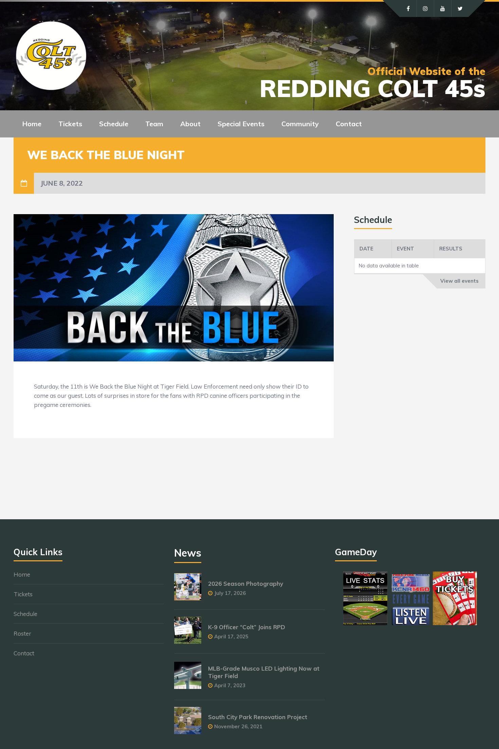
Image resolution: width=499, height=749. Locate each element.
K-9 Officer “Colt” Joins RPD (246, 627)
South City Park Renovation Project (257, 716)
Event (405, 248)
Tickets (23, 594)
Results (450, 248)
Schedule (25, 614)
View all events (459, 281)
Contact (349, 123)
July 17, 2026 (230, 593)
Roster (22, 633)
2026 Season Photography (245, 583)
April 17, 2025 (231, 636)
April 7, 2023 (229, 685)
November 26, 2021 (238, 726)
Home (31, 123)
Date (366, 248)
